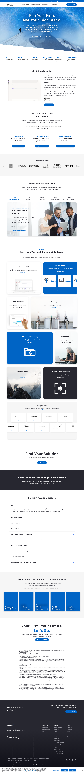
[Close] (82, 770)
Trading (55, 731)
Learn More (49, 104)
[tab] (14, 198)
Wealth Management (35, 4)
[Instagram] (66, 760)
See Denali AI (34, 36)
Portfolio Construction (58, 751)
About (68, 725)
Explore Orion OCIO (42, 146)
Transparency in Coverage (44, 758)
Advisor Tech (25, 4)
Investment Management (59, 753)
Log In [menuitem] (74, 1)
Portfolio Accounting (58, 727)
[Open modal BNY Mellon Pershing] (18, 417)
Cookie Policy (26, 758)
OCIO (43, 731)
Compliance (56, 735)
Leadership (69, 729)
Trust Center (33, 760)
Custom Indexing (57, 744)
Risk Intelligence (57, 733)
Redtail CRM (56, 729)
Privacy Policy (19, 758)
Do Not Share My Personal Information (15, 760)
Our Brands (69, 733)
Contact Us (69, 736)
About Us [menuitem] (68, 1)
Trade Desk (56, 747)
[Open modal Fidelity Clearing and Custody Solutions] (34, 417)
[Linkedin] (75, 760)
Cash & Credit (57, 749)
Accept (72, 770)
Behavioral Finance (46, 733)
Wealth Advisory (57, 745)
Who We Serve (45, 4)
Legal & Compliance (12, 758)
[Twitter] (72, 760)
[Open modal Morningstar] (49, 417)
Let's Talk (42, 462)
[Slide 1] (57, 290)
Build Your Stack (18, 146)
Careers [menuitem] (62, 1)
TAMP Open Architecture (59, 742)
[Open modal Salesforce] (65, 417)
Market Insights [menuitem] (55, 1)
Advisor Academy (46, 735)
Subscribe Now (13, 737)
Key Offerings (45, 725)
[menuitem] (25, 4)
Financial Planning (57, 736)
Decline (64, 770)
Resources (53, 4)
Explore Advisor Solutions (18, 230)
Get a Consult (71, 4)
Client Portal (56, 738)
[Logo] (10, 4)
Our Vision (69, 727)
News (68, 735)
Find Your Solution (42, 639)
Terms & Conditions (34, 758)
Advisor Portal (57, 740)
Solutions (56, 725)
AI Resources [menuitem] (46, 1)
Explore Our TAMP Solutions (66, 146)
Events (68, 731)
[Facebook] (69, 760)
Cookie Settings (27, 760)
